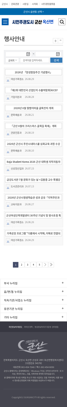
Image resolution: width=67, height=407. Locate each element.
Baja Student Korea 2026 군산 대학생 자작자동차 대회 (33, 162)
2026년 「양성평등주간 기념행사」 (33, 72)
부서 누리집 (11, 283)
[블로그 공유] (44, 389)
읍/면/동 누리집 (13, 292)
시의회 (35, 3)
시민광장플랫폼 (48, 3)
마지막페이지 (52, 265)
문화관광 (15, 3)
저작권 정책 (28, 327)
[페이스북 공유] (22, 389)
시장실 (26, 3)
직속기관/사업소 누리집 (17, 300)
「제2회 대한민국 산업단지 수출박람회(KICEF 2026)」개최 (33, 90)
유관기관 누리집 (13, 309)
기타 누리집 (11, 317)
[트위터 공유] (30, 389)
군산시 (5, 3)
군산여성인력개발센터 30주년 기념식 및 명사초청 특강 (33, 216)
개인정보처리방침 (15, 327)
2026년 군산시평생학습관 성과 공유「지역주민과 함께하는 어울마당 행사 (33, 198)
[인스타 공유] (37, 389)
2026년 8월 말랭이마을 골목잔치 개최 (33, 108)
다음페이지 (46, 265)
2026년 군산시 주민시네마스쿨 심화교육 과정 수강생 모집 (33, 144)
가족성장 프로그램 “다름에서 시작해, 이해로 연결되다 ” (33, 233)
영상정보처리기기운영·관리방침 (46, 327)
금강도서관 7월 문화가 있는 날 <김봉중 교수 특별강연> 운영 (33, 180)
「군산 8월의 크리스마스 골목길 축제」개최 (33, 126)
